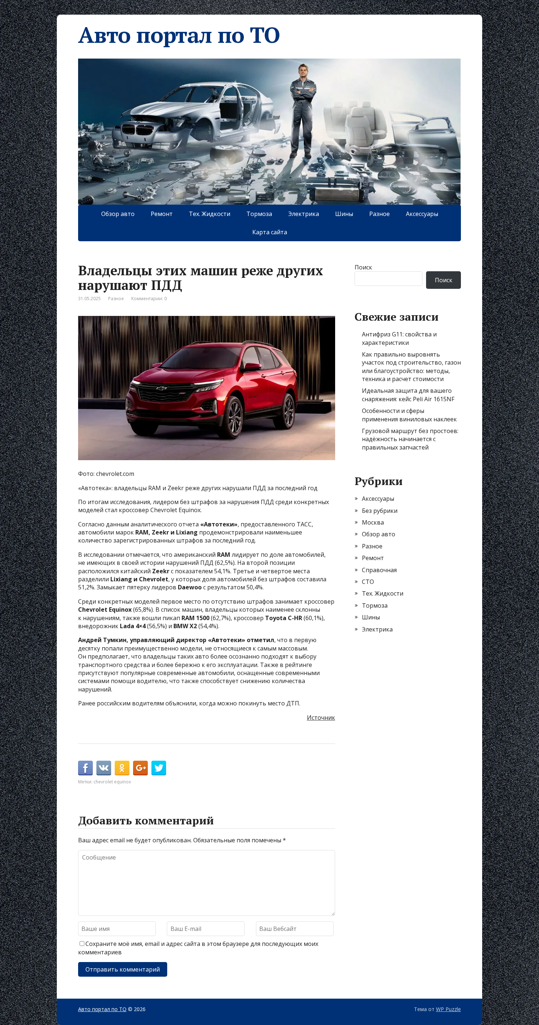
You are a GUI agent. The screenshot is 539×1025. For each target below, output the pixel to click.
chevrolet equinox (112, 782)
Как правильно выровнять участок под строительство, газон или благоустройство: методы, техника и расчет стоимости (411, 366)
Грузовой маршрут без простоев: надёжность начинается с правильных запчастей (410, 439)
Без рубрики (379, 511)
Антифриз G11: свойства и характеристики (399, 338)
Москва (373, 522)
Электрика (303, 214)
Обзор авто (118, 214)
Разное (379, 214)
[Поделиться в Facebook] (85, 768)
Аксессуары (422, 214)
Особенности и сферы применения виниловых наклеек (409, 415)
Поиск (363, 267)
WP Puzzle (448, 1009)
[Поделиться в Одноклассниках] (122, 768)
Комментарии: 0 (149, 298)
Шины (344, 214)
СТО (368, 582)
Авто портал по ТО (179, 35)
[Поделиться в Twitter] (158, 768)
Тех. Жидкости (209, 214)
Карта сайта (269, 232)
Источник (321, 717)
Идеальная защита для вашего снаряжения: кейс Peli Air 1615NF (408, 395)
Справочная (379, 570)
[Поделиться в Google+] (140, 768)
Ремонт (162, 214)
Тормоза (259, 214)
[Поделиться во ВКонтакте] (103, 768)
